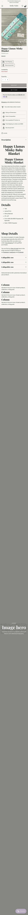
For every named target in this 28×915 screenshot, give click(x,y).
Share (5, 133)
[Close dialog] (25, 446)
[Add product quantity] (7, 79)
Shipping (4, 102)
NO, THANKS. (14, 464)
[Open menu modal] (2, 5)
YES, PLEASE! (14, 460)
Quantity (4, 76)
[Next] (25, 2)
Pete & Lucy (4, 53)
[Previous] (2, 2)
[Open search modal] (22, 5)
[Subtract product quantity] (2, 79)
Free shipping (9, 243)
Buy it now (14, 90)
